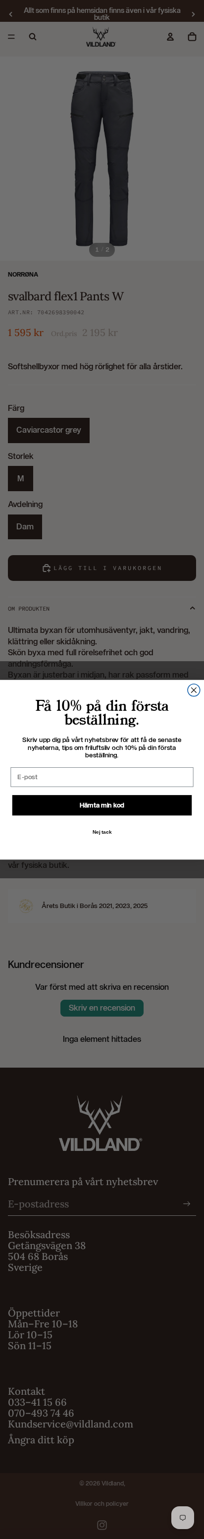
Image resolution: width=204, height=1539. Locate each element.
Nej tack (102, 832)
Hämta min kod (102, 805)
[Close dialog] (194, 690)
